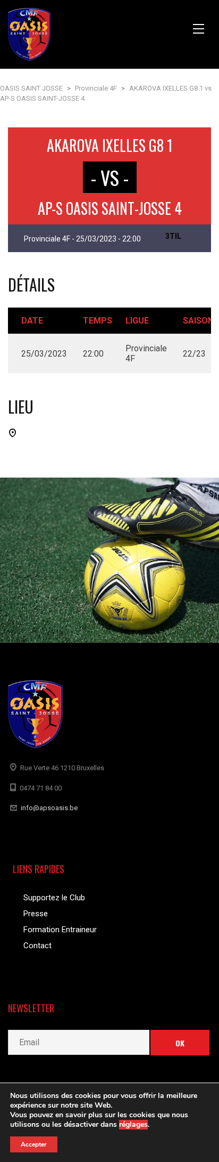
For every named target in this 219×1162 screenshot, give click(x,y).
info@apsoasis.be (49, 808)
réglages (133, 1124)
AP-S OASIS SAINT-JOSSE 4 (110, 208)
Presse (35, 913)
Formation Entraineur (60, 929)
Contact (37, 945)
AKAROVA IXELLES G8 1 (110, 145)
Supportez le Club (54, 897)
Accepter (34, 1144)
